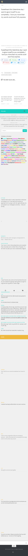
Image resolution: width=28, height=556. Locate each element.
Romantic (3, 236)
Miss (7, 155)
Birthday (8, 142)
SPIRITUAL (18, 160)
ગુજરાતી (4, 138)
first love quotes (7, 72)
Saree (2, 300)
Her (25, 150)
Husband (8, 152)
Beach (2, 140)
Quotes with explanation (6, 159)
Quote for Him (4, 243)
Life (2, 468)
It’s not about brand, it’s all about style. (9, 302)
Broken (2, 402)
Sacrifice (22, 159)
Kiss (2, 278)
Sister (2, 532)
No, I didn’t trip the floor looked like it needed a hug (12, 330)
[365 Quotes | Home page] (2, 2)
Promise (13, 157)
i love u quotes (14, 72)
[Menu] (26, 2)
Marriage (3, 155)
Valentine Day (18, 162)
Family (14, 147)
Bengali (2, 305)
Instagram (23, 152)
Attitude (23, 138)
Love (2, 5)
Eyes (2, 499)
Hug (5, 152)
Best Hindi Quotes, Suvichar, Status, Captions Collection (13, 316)
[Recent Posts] (5, 290)
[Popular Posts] (14, 290)
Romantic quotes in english (6, 74)
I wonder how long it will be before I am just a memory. (13, 404)
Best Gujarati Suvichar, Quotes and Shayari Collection (13, 322)
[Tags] (22, 290)
